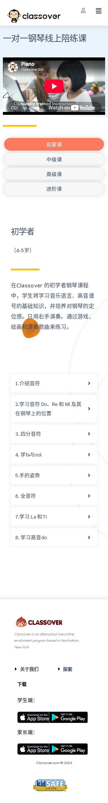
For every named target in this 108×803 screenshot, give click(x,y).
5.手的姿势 (27, 475)
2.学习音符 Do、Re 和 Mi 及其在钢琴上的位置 (48, 408)
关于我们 (29, 669)
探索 (67, 669)
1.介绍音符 (27, 383)
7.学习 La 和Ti (31, 516)
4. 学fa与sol (28, 454)
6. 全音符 (25, 495)
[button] (83, 10)
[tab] (54, 383)
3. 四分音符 (28, 433)
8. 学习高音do (31, 537)
